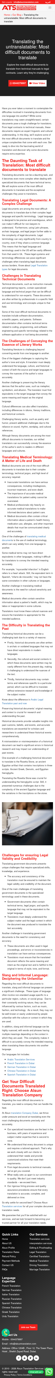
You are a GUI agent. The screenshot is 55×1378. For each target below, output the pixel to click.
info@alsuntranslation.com (26, 2)
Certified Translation (40, 1256)
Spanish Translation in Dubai (21, 1074)
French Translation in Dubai (20, 1063)
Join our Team (28, 1327)
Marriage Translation (40, 1269)
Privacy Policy (10, 1374)
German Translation (11, 1290)
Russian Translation (12, 1298)
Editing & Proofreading (41, 1247)
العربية (47, 2)
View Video (38, 83)
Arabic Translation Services (21, 1059)
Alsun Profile (8, 1247)
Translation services (12, 1206)
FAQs (4, 1269)
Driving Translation (39, 1265)
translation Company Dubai (24, 1112)
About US (6, 1243)
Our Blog (16, 14)
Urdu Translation (10, 1316)
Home (7, 14)
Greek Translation (11, 1311)
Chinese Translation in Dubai (21, 1070)
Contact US (7, 1265)
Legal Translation (38, 1252)
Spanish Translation (11, 1303)
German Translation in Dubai (21, 1067)
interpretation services (41, 1243)
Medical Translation (39, 1260)
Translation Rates (10, 1252)
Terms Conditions (24, 1374)
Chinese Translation (12, 1307)
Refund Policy (9, 1256)
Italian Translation (10, 1294)
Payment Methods (11, 1260)
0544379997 (19, 83)
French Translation (11, 1285)
